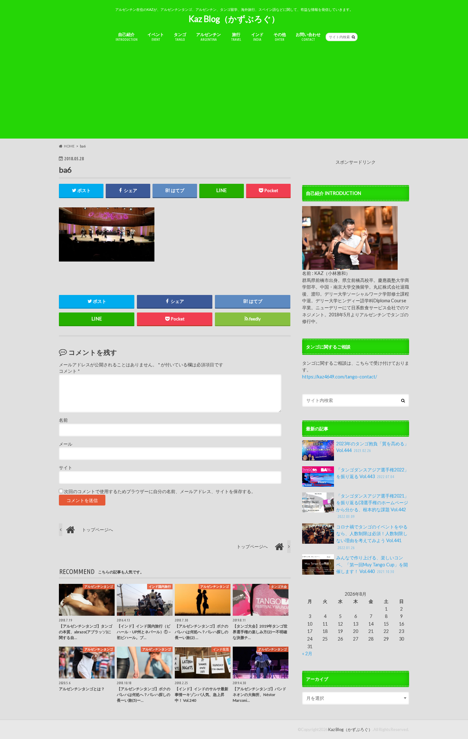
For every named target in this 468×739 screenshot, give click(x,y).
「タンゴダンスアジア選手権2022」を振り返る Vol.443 (372, 473)
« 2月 (307, 653)
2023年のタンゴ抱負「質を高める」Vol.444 (372, 447)
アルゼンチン (208, 36)
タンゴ (180, 36)
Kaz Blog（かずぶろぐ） (234, 19)
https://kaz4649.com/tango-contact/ (339, 376)
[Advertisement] (234, 94)
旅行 (236, 36)
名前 (63, 420)
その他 (279, 36)
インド (257, 36)
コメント (69, 371)
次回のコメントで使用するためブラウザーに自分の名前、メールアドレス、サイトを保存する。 (160, 491)
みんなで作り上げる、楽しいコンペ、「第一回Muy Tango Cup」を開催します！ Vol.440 (372, 564)
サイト (65, 467)
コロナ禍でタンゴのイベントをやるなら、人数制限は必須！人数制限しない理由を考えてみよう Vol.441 (372, 537)
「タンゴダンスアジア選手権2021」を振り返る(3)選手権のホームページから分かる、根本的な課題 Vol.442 (372, 506)
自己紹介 (127, 36)
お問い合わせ (308, 36)
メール (65, 444)
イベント (155, 36)
